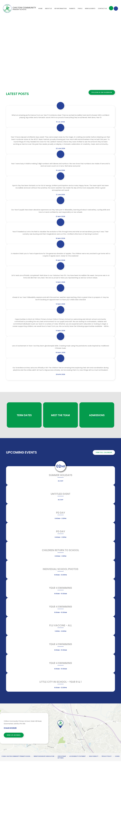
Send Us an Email (14, 735)
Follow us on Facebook (102, 92)
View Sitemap (62, 756)
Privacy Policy (107, 756)
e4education (50, 756)
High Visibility (93, 756)
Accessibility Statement (77, 756)
